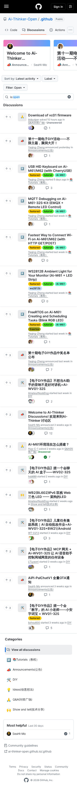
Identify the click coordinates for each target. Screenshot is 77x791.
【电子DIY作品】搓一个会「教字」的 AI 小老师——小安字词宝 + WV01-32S (50, 609)
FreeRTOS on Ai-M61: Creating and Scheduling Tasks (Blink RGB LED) (47, 316)
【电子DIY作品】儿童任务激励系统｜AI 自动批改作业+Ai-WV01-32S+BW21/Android (50, 524)
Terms (12, 766)
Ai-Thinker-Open (22, 19)
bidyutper (33, 119)
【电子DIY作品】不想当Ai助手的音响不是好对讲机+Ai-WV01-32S (49, 384)
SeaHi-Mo (40, 64)
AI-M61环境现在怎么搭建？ (48, 444)
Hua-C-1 (33, 448)
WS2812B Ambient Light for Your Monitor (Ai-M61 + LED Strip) (50, 275)
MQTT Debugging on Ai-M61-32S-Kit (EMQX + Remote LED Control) (47, 203)
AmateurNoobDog (38, 393)
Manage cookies (49, 770)
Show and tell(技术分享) (44, 504)
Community (61, 766)
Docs (21, 770)
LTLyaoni (33, 561)
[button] (69, 97)
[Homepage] (38, 6)
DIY (30, 396)
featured (35, 175)
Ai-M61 (60, 175)
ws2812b (35, 288)
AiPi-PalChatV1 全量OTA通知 (49, 580)
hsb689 (32, 476)
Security (36, 766)
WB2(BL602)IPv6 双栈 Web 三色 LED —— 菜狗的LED (49, 495)
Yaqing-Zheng (36, 147)
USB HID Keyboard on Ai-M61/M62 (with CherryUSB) (50, 168)
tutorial (48, 175)
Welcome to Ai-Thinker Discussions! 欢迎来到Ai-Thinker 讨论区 (26, 56)
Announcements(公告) (18, 65)
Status (48, 766)
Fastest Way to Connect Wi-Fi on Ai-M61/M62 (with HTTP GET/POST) (50, 239)
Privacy (23, 766)
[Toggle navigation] (6, 6)
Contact (32, 770)
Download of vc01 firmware (49, 115)
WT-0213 (33, 532)
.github (46, 19)
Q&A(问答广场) (36, 122)
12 (50, 433)
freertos (34, 329)
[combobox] (41, 97)
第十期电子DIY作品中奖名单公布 (49, 355)
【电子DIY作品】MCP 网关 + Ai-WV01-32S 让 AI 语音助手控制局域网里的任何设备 (50, 553)
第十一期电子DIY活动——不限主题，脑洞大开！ (49, 141)
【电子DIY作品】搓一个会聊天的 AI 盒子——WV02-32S (49, 470)
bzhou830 (34, 622)
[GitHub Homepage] (26, 780)
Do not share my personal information (38, 774)
